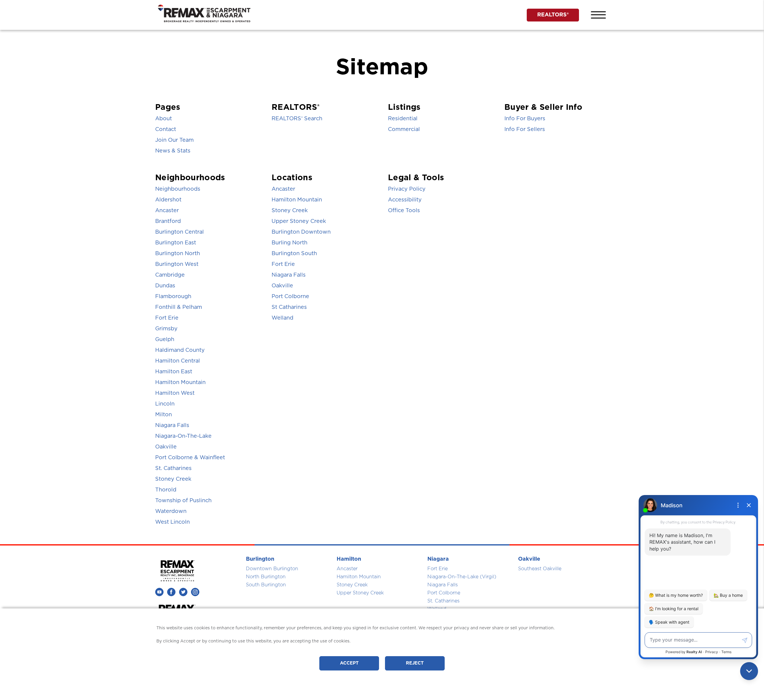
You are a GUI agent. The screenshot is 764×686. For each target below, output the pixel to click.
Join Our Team (174, 140)
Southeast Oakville (539, 568)
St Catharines (289, 307)
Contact (165, 129)
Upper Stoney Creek (299, 221)
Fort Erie (166, 318)
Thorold (165, 490)
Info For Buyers (524, 118)
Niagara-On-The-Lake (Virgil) (461, 576)
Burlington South (294, 253)
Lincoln (165, 404)
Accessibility (405, 200)
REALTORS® (553, 15)
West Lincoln (172, 522)
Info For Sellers (524, 129)
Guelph (164, 339)
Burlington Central (179, 232)
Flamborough (173, 296)
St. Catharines (173, 468)
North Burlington (266, 576)
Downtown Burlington (272, 568)
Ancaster (167, 210)
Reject (415, 663)
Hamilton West (175, 393)
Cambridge (170, 275)
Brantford (168, 221)
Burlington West (176, 264)
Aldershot (168, 200)
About (163, 118)
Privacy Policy (407, 189)
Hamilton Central (177, 361)
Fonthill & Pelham (178, 307)
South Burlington (266, 584)
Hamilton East (173, 371)
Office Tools (404, 210)
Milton (163, 414)
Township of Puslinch (183, 500)
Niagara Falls (172, 425)
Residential (403, 118)
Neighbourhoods (177, 189)
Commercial (404, 129)
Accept (349, 663)
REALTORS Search (297, 118)
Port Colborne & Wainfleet (190, 457)
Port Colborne (290, 296)
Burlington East (175, 243)
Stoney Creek (173, 479)
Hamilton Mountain (180, 382)
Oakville (166, 447)
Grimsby (166, 329)
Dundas (165, 286)
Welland (282, 318)
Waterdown (171, 511)
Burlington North (177, 253)
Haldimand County (180, 350)
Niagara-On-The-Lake (183, 436)
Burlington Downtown (301, 232)
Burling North (289, 243)
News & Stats (172, 151)
